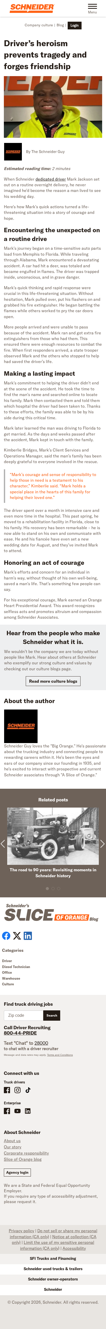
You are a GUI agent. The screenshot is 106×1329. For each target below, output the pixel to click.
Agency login (17, 1172)
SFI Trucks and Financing (53, 1258)
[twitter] (17, 936)
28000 (41, 1043)
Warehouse (11, 978)
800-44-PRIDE (20, 1033)
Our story (12, 1146)
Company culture (39, 25)
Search (52, 1015)
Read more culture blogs (53, 681)
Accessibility (74, 1248)
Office (7, 972)
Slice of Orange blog (23, 1159)
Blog (60, 25)
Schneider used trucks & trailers (53, 1268)
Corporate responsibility (26, 1153)
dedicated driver (51, 179)
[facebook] (6, 936)
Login (74, 25)
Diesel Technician (16, 967)
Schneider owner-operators (53, 1279)
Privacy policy (21, 1230)
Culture (8, 984)
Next (101, 849)
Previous (4, 849)
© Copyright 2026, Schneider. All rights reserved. (53, 1302)
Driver (7, 961)
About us (12, 1140)
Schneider (53, 1289)
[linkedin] (28, 936)
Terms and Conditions (60, 1054)
